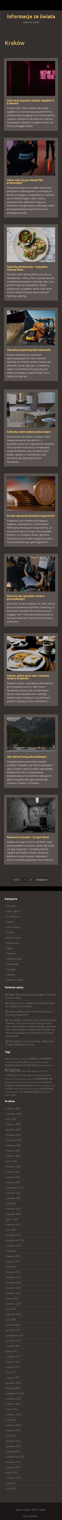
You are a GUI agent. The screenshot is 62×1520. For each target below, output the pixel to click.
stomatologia (46, 1088)
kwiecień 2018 (14, 1314)
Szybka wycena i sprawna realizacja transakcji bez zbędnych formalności (30, 1005)
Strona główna (30, 1516)
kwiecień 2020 (14, 1224)
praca (19, 1082)
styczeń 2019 (13, 1272)
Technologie (13, 964)
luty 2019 (11, 1266)
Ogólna (10, 948)
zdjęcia (35, 1091)
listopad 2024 (14, 1134)
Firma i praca (13, 927)
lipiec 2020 (12, 1219)
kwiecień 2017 (14, 1361)
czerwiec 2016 (14, 1414)
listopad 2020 (14, 1214)
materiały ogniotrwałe (42, 1075)
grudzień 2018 (14, 1277)
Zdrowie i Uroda (15, 979)
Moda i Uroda (14, 937)
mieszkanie (9, 1079)
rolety (53, 1085)
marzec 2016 (13, 1430)
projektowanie (36, 1082)
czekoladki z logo (11, 1062)
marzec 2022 (13, 1171)
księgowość (35, 1071)
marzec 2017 (13, 1367)
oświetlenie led (44, 1078)
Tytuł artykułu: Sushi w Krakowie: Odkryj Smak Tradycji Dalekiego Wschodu (30, 1043)
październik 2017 (15, 1335)
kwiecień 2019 (14, 1256)
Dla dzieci (11, 906)
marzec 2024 (13, 1150)
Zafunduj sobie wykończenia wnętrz (29, 431)
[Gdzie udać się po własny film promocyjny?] (31, 157)
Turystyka (11, 969)
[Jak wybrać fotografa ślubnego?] (31, 734)
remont (38, 1085)
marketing (10, 1075)
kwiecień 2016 (14, 1425)
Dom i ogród (13, 911)
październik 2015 (15, 1456)
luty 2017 (11, 1372)
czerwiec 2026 (14, 1113)
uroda (21, 1092)
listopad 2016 (14, 1388)
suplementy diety (11, 1092)
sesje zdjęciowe (25, 1089)
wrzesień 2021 (14, 1192)
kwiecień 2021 (14, 1208)
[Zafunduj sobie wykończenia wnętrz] (31, 409)
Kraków (12, 1070)
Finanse (10, 921)
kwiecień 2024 (14, 1145)
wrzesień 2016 (14, 1398)
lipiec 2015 (12, 1472)
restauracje (46, 1085)
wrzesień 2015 (14, 1462)
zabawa (28, 1091)
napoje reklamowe (28, 1079)
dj (27, 1061)
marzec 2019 (13, 1261)
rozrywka (9, 1088)
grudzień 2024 (14, 1129)
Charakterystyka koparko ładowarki (29, 349)
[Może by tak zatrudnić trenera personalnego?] (31, 573)
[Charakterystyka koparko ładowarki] (31, 327)
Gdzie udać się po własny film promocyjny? (25, 181)
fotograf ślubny (30, 1065)
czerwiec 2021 (14, 1198)
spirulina (35, 1089)
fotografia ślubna (13, 1065)
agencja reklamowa (12, 1059)
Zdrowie (11, 974)
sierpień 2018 (13, 1293)
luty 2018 (11, 1319)
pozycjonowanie (11, 1082)
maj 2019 (11, 1250)
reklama (30, 1085)
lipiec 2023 (12, 1161)
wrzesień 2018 (14, 1287)
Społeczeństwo (14, 958)
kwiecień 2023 (14, 1166)
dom (30, 1062)
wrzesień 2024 (14, 1140)
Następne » (42, 879)
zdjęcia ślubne (45, 1092)
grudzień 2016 (14, 1382)
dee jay (21, 1061)
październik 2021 (15, 1187)
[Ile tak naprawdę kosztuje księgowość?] (31, 493)
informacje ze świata (31, 16)
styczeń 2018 (13, 1324)
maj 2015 (11, 1483)
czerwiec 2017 (14, 1356)
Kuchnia (10, 932)
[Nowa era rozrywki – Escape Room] (31, 814)
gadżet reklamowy (45, 1065)
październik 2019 (15, 1240)
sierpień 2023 (13, 1155)
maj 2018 (11, 1309)
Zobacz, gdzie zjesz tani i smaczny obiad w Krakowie (28, 677)
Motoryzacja (13, 942)
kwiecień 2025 (14, 1124)
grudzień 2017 (14, 1330)
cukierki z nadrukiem (40, 1058)
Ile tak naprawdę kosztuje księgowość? (31, 515)
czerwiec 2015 (14, 1477)
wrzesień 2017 (14, 1340)
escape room (37, 1062)
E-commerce (13, 916)
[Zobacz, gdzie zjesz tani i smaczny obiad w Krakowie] (31, 653)
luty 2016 (11, 1435)
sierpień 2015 (13, 1467)
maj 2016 (11, 1419)
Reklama (11, 953)
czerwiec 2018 (14, 1303)
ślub (13, 1094)
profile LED (26, 1082)
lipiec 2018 (12, 1298)
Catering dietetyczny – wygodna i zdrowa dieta (27, 268)
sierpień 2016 (13, 1404)
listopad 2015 (14, 1451)
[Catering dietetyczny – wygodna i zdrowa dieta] (31, 244)
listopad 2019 (14, 1235)
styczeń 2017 (13, 1377)
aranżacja (24, 1059)
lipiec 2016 (12, 1409)
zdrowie (8, 1095)
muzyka (17, 1079)
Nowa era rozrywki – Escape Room (28, 837)
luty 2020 (11, 1229)
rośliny (17, 1089)
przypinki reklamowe (15, 1085)
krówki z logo (26, 1071)
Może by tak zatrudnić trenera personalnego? (25, 597)
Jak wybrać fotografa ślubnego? (27, 756)
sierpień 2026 (13, 1108)
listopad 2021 (14, 1182)
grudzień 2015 (14, 1446)
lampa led (44, 1071)
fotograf (45, 1062)
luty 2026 (11, 1119)
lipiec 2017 (12, 1351)
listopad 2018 (14, 1282)
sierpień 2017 (13, 1345)
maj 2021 (11, 1203)
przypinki (46, 1082)
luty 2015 (11, 1488)
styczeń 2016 (13, 1440)
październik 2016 (15, 1393)
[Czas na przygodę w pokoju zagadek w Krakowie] (31, 78)
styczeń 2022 (13, 1177)
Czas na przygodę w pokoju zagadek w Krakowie (30, 102)
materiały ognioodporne (25, 1075)
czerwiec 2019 (14, 1245)
